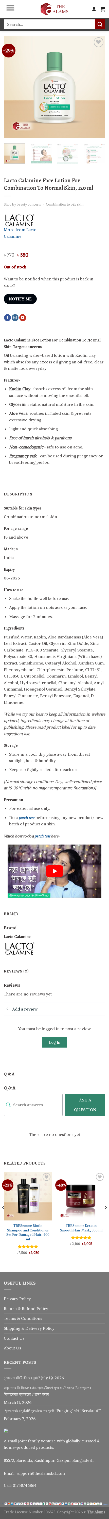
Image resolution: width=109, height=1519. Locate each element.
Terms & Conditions (23, 1318)
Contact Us (14, 1338)
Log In (54, 1042)
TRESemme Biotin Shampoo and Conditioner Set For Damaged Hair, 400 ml (27, 1232)
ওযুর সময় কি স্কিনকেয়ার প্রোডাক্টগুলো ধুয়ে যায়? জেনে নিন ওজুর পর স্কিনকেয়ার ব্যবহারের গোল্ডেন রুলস (47, 1391)
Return (11, 1308)
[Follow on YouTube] (22, 317)
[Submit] (100, 24)
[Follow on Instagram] (15, 317)
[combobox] (49, 24)
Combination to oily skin (64, 204)
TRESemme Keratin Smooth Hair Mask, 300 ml (81, 1228)
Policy (42, 1308)
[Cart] (102, 9)
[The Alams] (54, 9)
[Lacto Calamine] (23, 948)
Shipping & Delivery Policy (29, 1328)
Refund (29, 1308)
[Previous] (12, 87)
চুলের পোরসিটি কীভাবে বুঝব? (22, 1377)
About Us (12, 1347)
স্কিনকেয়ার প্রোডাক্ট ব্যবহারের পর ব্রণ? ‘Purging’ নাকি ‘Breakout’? (52, 1410)
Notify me (20, 298)
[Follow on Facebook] (7, 317)
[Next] (96, 87)
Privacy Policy (17, 1298)
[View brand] (23, 219)
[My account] (94, 9)
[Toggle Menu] (10, 9)
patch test (26, 817)
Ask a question (85, 1104)
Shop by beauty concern (22, 204)
